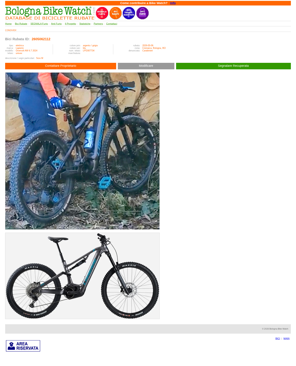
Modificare (146, 65)
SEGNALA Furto (39, 23)
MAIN (286, 338)
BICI (277, 338)
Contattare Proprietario (60, 65)
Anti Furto (56, 23)
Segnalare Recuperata (234, 65)
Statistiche (84, 23)
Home (8, 23)
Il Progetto (70, 23)
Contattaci (111, 23)
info (173, 3)
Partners (98, 23)
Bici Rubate (21, 23)
